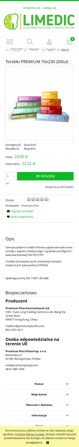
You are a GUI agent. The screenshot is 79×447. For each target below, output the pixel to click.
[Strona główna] (39, 21)
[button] (10, 42)
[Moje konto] (49, 42)
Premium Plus (30, 205)
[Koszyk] (69, 41)
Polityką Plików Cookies (30, 434)
